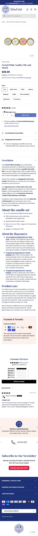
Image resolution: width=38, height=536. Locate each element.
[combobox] (19, 16)
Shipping (4, 75)
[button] (31, 9)
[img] (6, 393)
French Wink (5, 62)
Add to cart (25, 115)
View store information (11, 126)
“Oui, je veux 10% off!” (19, 468)
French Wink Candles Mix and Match (16, 22)
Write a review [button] (19, 382)
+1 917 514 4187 (22, 442)
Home (3, 22)
